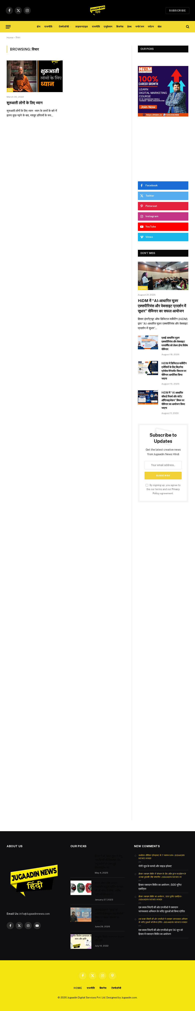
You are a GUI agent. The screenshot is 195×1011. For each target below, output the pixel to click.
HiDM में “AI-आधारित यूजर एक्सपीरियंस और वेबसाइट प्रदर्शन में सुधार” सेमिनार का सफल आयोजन (162, 305)
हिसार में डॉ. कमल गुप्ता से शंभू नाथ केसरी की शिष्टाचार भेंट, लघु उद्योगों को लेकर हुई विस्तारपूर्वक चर (108, 861)
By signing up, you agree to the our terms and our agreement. (163, 489)
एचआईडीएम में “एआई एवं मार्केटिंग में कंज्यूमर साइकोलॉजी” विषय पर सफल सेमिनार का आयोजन (109, 915)
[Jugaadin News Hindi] (97, 10)
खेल (160, 26)
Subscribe (177, 10)
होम (38, 26)
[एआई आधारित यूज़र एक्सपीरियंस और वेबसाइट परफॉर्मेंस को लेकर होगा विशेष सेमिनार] (148, 342)
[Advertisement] (163, 149)
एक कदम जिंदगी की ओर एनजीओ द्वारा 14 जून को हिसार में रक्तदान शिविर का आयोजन (160, 931)
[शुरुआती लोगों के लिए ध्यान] (35, 76)
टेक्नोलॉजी (64, 26)
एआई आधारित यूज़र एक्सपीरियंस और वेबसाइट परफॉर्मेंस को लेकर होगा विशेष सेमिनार (174, 343)
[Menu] (8, 27)
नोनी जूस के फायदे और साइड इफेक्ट (155, 866)
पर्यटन (151, 26)
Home (10, 37)
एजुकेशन (108, 26)
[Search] (187, 27)
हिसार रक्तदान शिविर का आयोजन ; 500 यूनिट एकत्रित (160, 886)
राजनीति (48, 26)
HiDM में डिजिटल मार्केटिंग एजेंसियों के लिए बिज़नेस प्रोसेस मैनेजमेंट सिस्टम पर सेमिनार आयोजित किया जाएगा (174, 371)
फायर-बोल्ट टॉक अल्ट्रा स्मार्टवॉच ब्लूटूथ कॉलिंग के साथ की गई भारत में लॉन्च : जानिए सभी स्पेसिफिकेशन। (109, 888)
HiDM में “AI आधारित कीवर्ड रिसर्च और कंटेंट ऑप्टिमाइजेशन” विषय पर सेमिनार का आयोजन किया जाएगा (173, 400)
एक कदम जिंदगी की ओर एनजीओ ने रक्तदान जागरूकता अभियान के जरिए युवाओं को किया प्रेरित (161, 909)
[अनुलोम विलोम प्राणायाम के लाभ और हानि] (80, 941)
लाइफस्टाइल (81, 26)
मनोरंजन (140, 26)
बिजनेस (120, 26)
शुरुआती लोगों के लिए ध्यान (24, 102)
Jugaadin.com (129, 997)
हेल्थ (129, 26)
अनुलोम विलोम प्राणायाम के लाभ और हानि (109, 938)
